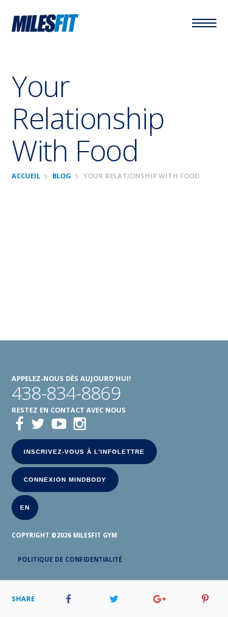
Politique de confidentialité (70, 559)
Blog (61, 175)
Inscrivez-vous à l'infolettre (84, 451)
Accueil (26, 175)
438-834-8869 (66, 393)
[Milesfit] (45, 23)
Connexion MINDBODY (65, 479)
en (25, 507)
